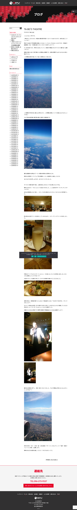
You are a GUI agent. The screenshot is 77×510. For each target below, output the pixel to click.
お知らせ (13, 57)
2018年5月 (13, 125)
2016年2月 (13, 163)
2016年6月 (13, 156)
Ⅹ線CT (13, 62)
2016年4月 (13, 160)
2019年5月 (13, 110)
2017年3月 (13, 144)
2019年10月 (14, 104)
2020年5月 (13, 96)
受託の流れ (38, 3)
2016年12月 (14, 149)
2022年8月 (13, 78)
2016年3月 (13, 162)
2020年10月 (14, 87)
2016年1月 (13, 165)
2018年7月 (13, 123)
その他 (32, 32)
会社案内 (43, 3)
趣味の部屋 (12, 68)
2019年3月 (13, 111)
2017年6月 (13, 139)
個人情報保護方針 (38, 506)
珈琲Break (17, 68)
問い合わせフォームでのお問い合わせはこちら (38, 485)
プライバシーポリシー (42, 256)
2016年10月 (14, 151)
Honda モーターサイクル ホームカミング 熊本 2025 (16, 36)
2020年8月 (13, 90)
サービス (33, 3)
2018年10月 (14, 118)
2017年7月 (13, 137)
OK (32, 256)
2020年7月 (13, 92)
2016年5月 (13, 158)
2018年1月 (13, 129)
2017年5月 (13, 141)
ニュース (13, 58)
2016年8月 (13, 155)
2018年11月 (14, 116)
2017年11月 (14, 132)
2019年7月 (13, 108)
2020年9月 (13, 89)
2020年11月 (14, 85)
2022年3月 (13, 80)
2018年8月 (13, 122)
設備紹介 (48, 3)
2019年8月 (13, 106)
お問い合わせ (60, 3)
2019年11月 (14, 103)
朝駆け (12, 40)
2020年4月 (13, 97)
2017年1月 (13, 148)
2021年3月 (13, 83)
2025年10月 (14, 75)
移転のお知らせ (15, 50)
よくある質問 (54, 3)
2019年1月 (13, 113)
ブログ (66, 3)
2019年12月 (14, 101)
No (35, 256)
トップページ (27, 3)
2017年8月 (13, 136)
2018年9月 (13, 120)
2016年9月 (13, 153)
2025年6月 (13, 77)
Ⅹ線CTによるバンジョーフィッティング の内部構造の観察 (16, 43)
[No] (56, 255)
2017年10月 (14, 134)
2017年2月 (13, 146)
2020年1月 (13, 99)
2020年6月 (13, 94)
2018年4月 (13, 127)
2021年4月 (13, 82)
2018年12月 (14, 115)
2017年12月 (14, 130)
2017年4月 (13, 143)
